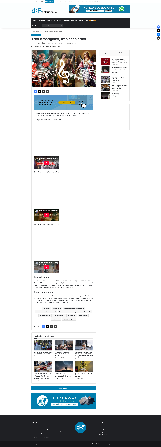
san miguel (83, 315)
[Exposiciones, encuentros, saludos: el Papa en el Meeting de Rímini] (105, 87)
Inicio (34, 20)
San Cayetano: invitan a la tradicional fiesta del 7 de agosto (62, 353)
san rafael (56, 319)
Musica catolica (59, 315)
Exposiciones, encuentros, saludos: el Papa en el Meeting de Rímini (119, 86)
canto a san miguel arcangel (46, 312)
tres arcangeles (69, 319)
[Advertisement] (114, 116)
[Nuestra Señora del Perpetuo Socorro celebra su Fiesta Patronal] (84, 366)
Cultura (58, 20)
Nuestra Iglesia (45, 20)
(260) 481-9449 (103, 434)
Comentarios (63, 388)
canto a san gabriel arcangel (74, 308)
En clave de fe (40, 31)
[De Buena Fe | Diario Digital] (44, 10)
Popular (106, 53)
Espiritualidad (71, 20)
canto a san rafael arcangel (68, 312)
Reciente (121, 53)
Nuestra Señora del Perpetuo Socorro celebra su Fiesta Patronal (83, 375)
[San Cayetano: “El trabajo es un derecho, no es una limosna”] (43, 345)
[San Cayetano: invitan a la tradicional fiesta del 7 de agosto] (64, 345)
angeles (47, 308)
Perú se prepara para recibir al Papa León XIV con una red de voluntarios (119, 60)
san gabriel (72, 315)
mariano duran (45, 315)
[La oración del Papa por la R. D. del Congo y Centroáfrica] (105, 79)
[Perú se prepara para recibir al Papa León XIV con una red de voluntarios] (105, 61)
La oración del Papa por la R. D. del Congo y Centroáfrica (69, 1)
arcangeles (57, 308)
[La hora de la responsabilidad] (105, 95)
